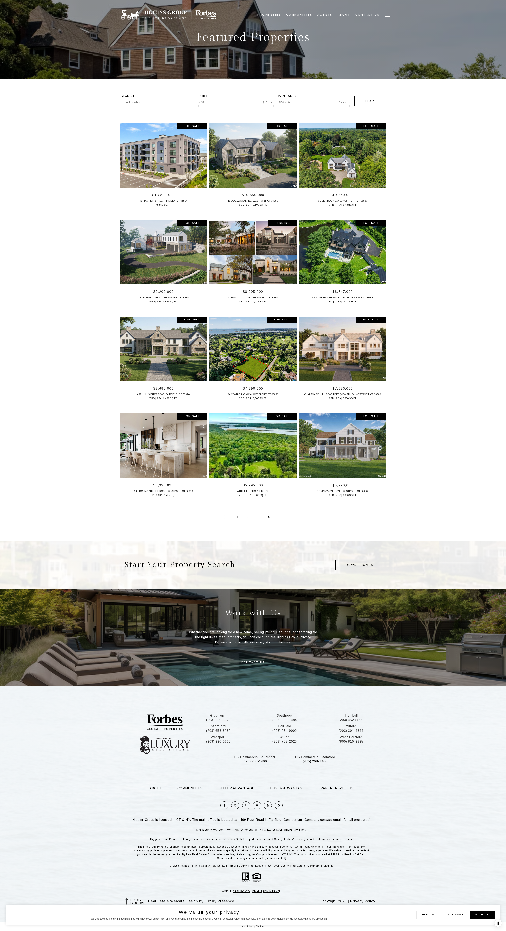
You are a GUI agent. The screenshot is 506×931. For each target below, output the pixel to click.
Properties (269, 14)
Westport (218, 737)
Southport (285, 715)
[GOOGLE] (279, 805)
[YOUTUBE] (257, 805)
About (344, 14)
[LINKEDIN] (246, 805)
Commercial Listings (320, 865)
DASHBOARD (241, 891)
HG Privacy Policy (213, 830)
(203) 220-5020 (218, 719)
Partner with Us (337, 788)
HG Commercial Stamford (315, 757)
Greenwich (218, 715)
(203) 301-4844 (351, 730)
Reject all (428, 914)
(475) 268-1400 (255, 761)
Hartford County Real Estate (245, 865)
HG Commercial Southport (254, 757)
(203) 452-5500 (351, 719)
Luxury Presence (219, 901)
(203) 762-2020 (284, 741)
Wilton (285, 737)
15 (268, 517)
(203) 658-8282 (218, 730)
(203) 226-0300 (218, 741)
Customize (455, 914)
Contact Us (367, 14)
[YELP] (268, 805)
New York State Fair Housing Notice (271, 830)
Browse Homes (358, 564)
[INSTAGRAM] (235, 805)
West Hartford (351, 737)
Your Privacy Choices (253, 926)
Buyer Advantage (287, 788)
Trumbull (351, 715)
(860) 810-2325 (351, 741)
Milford (351, 726)
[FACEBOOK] (224, 805)
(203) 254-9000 (284, 730)
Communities (190, 788)
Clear (368, 101)
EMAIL (256, 891)
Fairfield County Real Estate (207, 865)
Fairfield (284, 726)
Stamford (218, 726)
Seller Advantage (236, 788)
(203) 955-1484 (284, 719)
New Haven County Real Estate (285, 865)
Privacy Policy (362, 901)
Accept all (482, 914)
